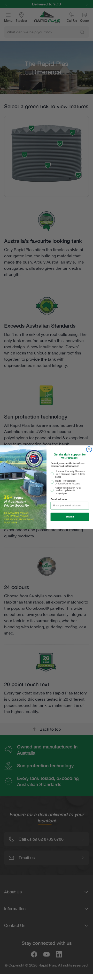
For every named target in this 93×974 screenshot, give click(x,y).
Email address (59, 499)
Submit (70, 516)
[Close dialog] (89, 449)
